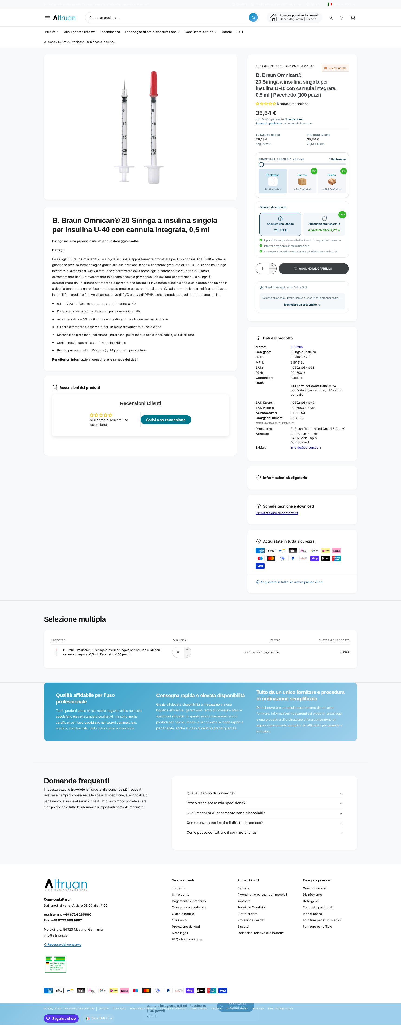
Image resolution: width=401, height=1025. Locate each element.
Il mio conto (180, 894)
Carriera (243, 888)
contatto (178, 888)
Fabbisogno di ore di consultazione (151, 32)
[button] (47, 17)
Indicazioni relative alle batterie (260, 933)
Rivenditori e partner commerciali (262, 894)
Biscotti (243, 926)
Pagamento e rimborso (189, 901)
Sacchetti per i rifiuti (318, 907)
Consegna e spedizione (189, 907)
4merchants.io (86, 1008)
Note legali (180, 933)
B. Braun (297, 347)
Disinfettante (312, 894)
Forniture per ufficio (317, 926)
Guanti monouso (315, 888)
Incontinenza (312, 914)
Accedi (315, 4)
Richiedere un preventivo (300, 304)
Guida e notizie (183, 914)
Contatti (241, 4)
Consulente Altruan (199, 32)
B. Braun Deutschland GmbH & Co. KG (285, 66)
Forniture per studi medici (322, 920)
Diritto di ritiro (247, 914)
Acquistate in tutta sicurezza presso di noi (292, 582)
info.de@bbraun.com (306, 447)
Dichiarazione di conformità (277, 513)
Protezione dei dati (186, 926)
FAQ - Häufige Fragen (188, 939)
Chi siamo (179, 920)
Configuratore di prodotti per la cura (279, 4)
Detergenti (311, 901)
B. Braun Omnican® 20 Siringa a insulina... (87, 42)
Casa (51, 42)
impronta (244, 901)
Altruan (58, 1008)
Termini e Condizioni (252, 907)
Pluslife (50, 32)
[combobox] (172, 17)
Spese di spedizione (269, 123)
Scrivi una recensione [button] (165, 419)
